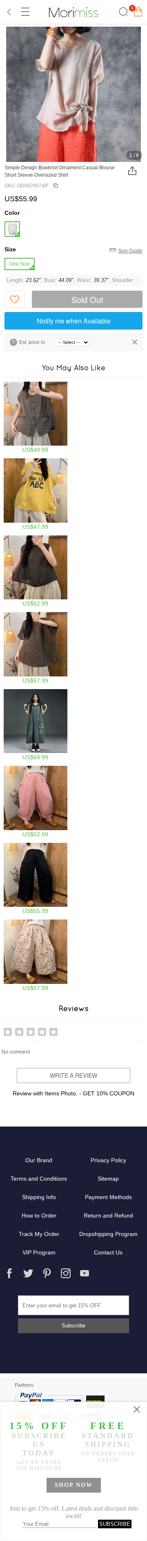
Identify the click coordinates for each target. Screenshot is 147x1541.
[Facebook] (9, 1273)
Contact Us (108, 1252)
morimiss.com (73, 12)
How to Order (39, 1215)
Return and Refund (108, 1215)
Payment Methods (108, 1197)
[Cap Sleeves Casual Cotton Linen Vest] (36, 417)
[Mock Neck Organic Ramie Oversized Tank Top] (36, 571)
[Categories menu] (25, 12)
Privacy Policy (108, 1160)
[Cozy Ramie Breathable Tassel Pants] (36, 879)
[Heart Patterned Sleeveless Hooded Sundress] (36, 725)
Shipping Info (39, 1197)
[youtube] (84, 1273)
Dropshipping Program (108, 1234)
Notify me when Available (74, 320)
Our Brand (38, 1160)
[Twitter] (28, 1273)
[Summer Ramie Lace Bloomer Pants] (36, 802)
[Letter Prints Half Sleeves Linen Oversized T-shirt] (36, 494)
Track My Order (39, 1234)
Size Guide (130, 251)
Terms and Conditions (39, 1178)
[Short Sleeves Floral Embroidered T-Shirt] (36, 648)
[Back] (9, 12)
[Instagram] (65, 1273)
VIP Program (39, 1252)
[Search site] (122, 12)
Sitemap (108, 1178)
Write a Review (73, 1075)
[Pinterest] (47, 1273)
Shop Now (74, 1485)
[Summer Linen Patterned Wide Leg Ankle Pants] (36, 955)
